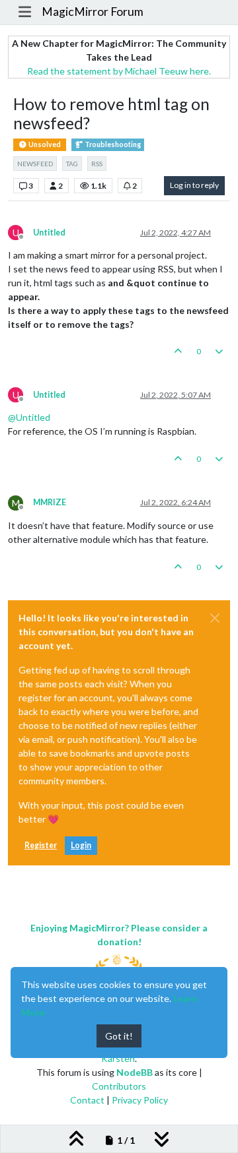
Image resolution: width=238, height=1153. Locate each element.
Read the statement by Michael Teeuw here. (119, 71)
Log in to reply (194, 185)
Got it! (119, 1036)
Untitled (49, 232)
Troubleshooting (112, 144)
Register (40, 845)
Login (81, 845)
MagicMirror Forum (92, 11)
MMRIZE (49, 502)
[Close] (215, 618)
